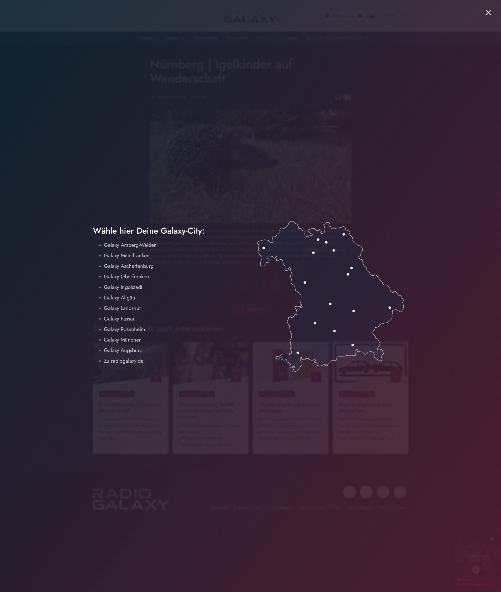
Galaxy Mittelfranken (127, 255)
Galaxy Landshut (122, 308)
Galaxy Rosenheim (124, 329)
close (488, 12)
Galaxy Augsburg (123, 350)
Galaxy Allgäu (119, 298)
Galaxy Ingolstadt (123, 287)
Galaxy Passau (120, 319)
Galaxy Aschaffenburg (129, 266)
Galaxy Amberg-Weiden (130, 245)
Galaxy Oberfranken (126, 276)
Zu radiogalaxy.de (123, 361)
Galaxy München (123, 340)
